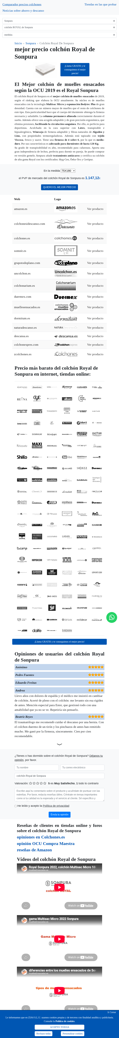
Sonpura (31, 43)
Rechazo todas (43, 1033)
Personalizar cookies (73, 1033)
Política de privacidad (56, 805)
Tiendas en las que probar (100, 4)
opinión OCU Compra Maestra (46, 843)
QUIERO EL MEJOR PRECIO (59, 187)
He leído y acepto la (43, 805)
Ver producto (95, 209)
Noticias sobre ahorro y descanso (23, 10)
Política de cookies (65, 1021)
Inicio (18, 43)
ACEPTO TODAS (59, 1027)
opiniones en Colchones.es (41, 837)
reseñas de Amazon (34, 849)
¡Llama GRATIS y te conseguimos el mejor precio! (75, 70)
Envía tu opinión (59, 814)
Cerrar (111, 1012)
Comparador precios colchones (21, 4)
